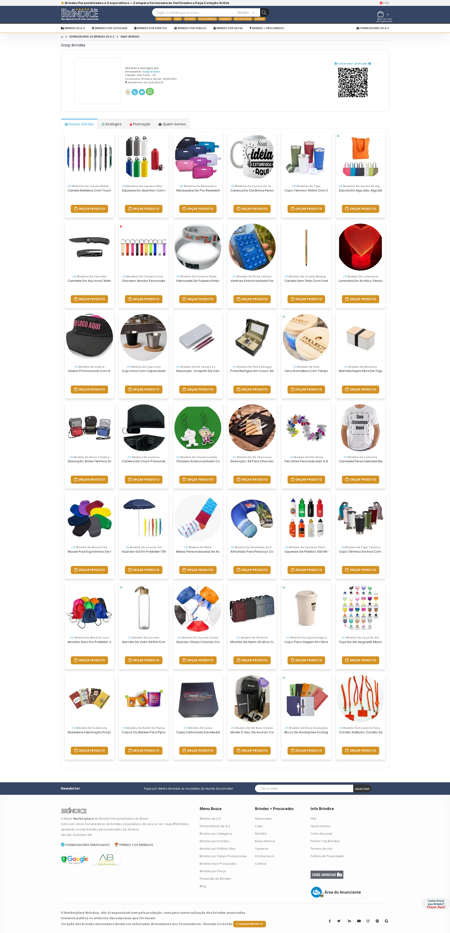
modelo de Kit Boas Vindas (252, 728)
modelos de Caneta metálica (90, 186)
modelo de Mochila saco (89, 637)
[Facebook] (330, 921)
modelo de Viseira (90, 366)
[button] (383, 14)
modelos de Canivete (89, 276)
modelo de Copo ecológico (306, 637)
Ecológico (113, 124)
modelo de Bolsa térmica (89, 457)
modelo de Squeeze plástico (307, 547)
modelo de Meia (198, 547)
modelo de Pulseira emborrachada (203, 276)
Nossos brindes (81, 124)
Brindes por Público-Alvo (218, 848)
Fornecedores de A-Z (374, 28)
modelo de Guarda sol (144, 547)
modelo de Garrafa (143, 637)
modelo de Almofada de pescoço (255, 547)
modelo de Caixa (198, 728)
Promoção (141, 124)
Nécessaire (163, 18)
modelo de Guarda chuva (197, 637)
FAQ (385, 3)
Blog (203, 886)
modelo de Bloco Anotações (306, 728)
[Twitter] (339, 921)
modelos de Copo (306, 186)
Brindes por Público (191, 28)
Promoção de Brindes (215, 878)
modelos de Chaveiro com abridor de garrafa (156, 276)
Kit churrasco (243, 18)
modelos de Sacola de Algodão (363, 186)
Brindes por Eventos (152, 28)
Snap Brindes (151, 71)
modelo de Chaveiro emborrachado (203, 457)
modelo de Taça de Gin (360, 637)
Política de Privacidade (327, 856)
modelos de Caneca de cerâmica (255, 186)
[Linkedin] (348, 917)
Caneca (259, 18)
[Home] (62, 36)
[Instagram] (366, 917)
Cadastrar (362, 789)
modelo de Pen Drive (306, 457)
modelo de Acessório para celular (365, 728)
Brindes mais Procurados (218, 863)
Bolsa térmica (207, 18)
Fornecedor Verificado (353, 63)
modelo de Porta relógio (252, 366)
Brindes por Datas (229, 28)
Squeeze (225, 18)
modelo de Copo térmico (360, 547)
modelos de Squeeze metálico (145, 186)
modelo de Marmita (360, 366)
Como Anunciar (322, 833)
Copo (178, 18)
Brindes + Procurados (267, 28)
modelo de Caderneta (89, 728)
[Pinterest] (375, 917)
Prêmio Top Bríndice (325, 841)
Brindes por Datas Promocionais (223, 856)
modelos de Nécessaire (198, 186)
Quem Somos (174, 124)
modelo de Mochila (252, 637)
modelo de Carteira (144, 457)
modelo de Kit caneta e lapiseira (202, 366)
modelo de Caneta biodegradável (311, 276)
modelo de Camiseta (360, 457)
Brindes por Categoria (110, 28)
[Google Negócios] (385, 917)
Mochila (190, 18)
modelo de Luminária (360, 276)
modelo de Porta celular (251, 276)
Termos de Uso (322, 848)
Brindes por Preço (213, 871)
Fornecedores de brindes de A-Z (92, 36)
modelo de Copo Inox (144, 366)
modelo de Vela (306, 366)
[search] (264, 12)
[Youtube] (357, 917)
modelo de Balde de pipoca (143, 728)
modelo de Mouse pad (89, 547)
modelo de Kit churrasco (252, 457)
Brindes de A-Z (74, 28)
